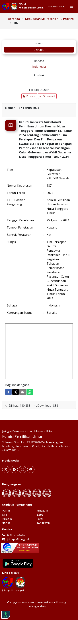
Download (48, 96)
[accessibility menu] (5, 615)
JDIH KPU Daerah (56, 6)
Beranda (14, 19)
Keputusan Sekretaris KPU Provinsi (49, 19)
